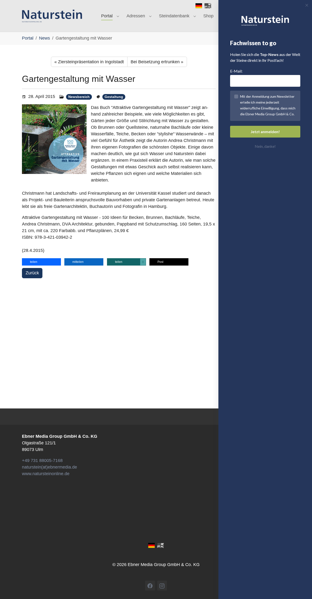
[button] (41, 262)
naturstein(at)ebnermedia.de (49, 467)
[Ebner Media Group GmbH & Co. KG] (52, 16)
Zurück (32, 272)
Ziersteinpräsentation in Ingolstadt (89, 61)
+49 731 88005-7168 (42, 460)
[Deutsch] (198, 5)
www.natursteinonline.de (45, 473)
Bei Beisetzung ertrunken (157, 61)
